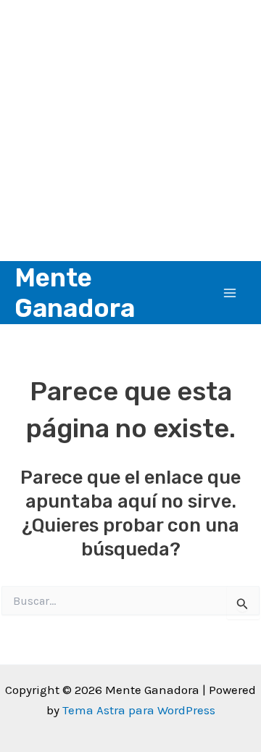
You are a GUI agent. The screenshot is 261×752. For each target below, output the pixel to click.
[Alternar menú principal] (230, 293)
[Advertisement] (130, 130)
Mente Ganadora (74, 293)
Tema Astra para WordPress (138, 710)
